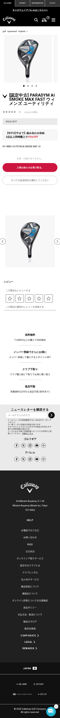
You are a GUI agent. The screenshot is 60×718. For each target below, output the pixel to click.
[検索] (36, 20)
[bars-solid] (53, 20)
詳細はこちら (27, 434)
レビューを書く (31, 112)
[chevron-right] (51, 415)
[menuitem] (44, 20)
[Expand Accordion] (38, 635)
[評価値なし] (11, 112)
